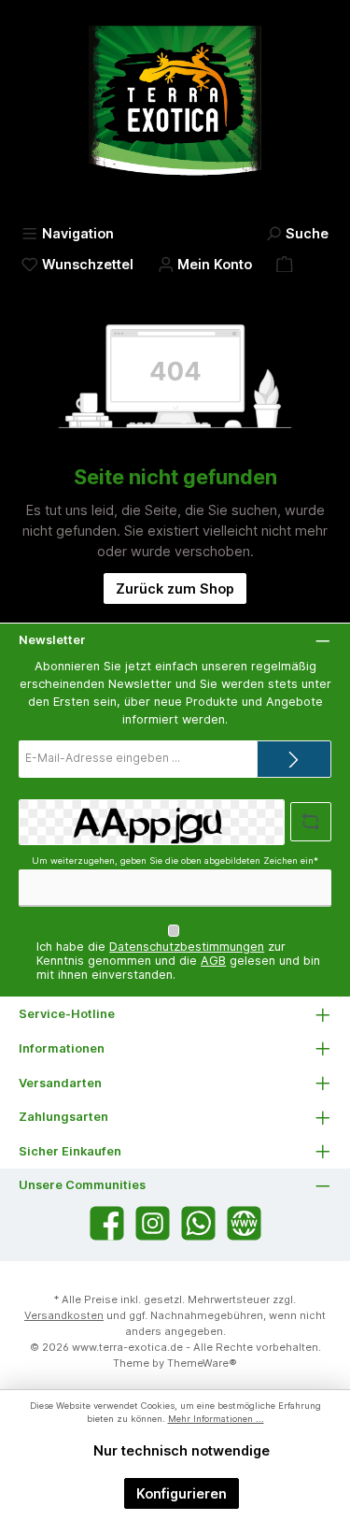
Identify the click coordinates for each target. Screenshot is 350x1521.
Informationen (62, 1048)
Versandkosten (64, 1315)
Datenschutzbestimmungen (186, 947)
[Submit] (294, 759)
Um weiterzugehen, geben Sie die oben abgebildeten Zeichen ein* (175, 860)
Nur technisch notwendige (181, 1450)
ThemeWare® (202, 1363)
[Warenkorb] (284, 264)
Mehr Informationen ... (216, 1418)
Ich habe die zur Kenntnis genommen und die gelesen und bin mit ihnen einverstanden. (178, 961)
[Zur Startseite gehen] (175, 108)
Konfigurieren (181, 1493)
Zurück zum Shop (175, 588)
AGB (213, 961)
